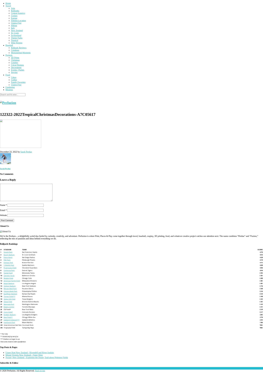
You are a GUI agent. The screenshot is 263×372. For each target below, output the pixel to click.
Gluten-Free (16, 23)
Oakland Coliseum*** (11, 320)
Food (7, 75)
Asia (13, 8)
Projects (8, 55)
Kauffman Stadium (10, 294)
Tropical (14, 40)
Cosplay (14, 62)
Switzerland (16, 35)
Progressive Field (10, 268)
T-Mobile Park (9, 265)
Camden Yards (9, 276)
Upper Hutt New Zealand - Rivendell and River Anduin (29, 352)
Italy (13, 28)
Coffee (14, 80)
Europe (14, 18)
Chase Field (8, 302)
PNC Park (7, 260)
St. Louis (15, 33)
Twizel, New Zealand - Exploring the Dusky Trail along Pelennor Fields (36, 357)
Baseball (9, 45)
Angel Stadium (9, 283)
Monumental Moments (21, 53)
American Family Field (12, 281)
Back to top (40, 371)
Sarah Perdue (26, 152)
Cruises (14, 16)
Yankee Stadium (10, 286)
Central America (18, 13)
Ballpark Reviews (18, 48)
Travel (8, 6)
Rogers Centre (9, 307)
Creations (15, 50)
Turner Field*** (9, 296)
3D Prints (15, 57)
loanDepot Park (9, 322)
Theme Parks (16, 38)
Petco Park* (8, 257)
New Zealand (17, 30)
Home (8, 3)
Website (3, 215)
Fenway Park (8, 263)
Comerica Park (9, 270)
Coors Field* (8, 312)
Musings (9, 90)
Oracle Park (8, 252)
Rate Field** (8, 317)
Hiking (14, 25)
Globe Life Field (9, 299)
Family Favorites (18, 82)
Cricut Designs (17, 65)
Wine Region (16, 43)
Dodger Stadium (10, 315)
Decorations (16, 67)
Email (3, 210)
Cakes (13, 77)
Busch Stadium (9, 255)
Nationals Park (9, 304)
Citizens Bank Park (10, 291)
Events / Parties (17, 70)
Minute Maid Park (10, 289)
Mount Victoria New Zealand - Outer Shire (24, 355)
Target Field (8, 273)
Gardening (10, 87)
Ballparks (15, 11)
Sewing (14, 72)
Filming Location (18, 20)
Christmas (15, 60)
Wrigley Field (8, 278)
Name (3, 205)
